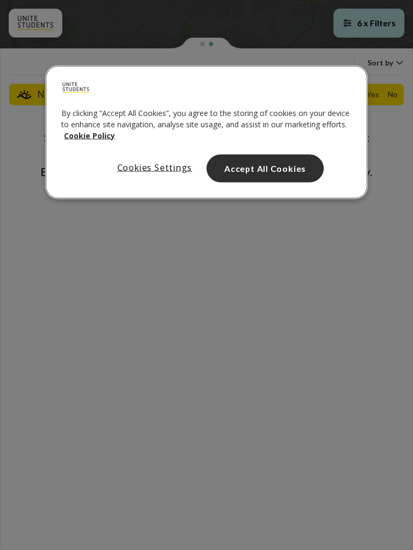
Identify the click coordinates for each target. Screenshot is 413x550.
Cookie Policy (89, 135)
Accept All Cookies (265, 168)
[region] (206, 132)
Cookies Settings (155, 167)
